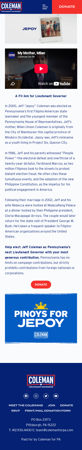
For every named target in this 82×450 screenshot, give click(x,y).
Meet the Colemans (26, 405)
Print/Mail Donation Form (48, 411)
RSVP (15, 411)
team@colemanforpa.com (54, 430)
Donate (67, 6)
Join (51, 405)
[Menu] (45, 7)
